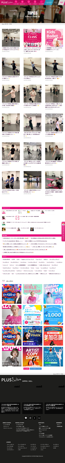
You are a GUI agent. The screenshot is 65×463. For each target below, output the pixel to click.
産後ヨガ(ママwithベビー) (54, 273)
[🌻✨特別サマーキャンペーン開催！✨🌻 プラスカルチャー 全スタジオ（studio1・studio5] (53, 315)
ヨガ (13, 273)
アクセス (35, 3)
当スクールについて (43, 430)
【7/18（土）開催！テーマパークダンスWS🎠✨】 (43, 246)
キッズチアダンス (15, 262)
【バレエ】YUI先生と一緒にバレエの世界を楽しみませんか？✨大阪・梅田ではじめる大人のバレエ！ (54, 105)
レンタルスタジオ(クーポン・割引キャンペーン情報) (27, 273)
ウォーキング (39, 259)
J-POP (19, 449)
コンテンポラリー (51, 262)
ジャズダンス (59, 262)
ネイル (32, 268)
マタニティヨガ (6, 273)
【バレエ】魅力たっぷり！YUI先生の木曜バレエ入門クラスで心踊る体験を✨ (32, 163)
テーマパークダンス (25, 268)
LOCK (18, 259)
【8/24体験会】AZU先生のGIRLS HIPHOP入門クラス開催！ (43, 238)
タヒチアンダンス (7, 268)
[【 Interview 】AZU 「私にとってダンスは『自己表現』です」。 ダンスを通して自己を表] (12, 315)
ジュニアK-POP (10, 446)
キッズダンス (6, 262)
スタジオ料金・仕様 (20, 426)
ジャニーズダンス (10, 444)
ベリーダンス (52, 270)
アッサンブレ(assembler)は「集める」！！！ (13, 241)
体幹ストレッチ (43, 273)
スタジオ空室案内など (32, 265)
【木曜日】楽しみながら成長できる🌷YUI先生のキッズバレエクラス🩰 (18, 252)
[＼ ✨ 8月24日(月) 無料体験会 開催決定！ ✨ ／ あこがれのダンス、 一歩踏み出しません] (32, 294)
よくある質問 (41, 3)
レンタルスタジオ (19, 424)
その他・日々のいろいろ (44, 265)
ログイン (58, 424)
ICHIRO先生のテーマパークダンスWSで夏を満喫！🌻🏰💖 (15, 238)
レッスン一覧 (16, 3)
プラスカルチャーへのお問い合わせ (46, 437)
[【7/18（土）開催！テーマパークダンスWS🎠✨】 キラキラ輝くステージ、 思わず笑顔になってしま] (32, 336)
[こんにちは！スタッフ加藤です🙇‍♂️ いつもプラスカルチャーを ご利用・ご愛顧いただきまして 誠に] (53, 336)
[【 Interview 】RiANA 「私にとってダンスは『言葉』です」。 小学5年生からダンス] (12, 357)
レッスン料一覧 (6, 424)
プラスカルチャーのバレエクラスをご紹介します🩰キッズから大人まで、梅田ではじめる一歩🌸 (32, 49)
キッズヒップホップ (32, 262)
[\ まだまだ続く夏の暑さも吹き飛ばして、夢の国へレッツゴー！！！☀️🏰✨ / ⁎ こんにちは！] (12, 294)
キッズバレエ (23, 262)
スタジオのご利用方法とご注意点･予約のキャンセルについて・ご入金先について (25, 430)
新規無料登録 (59, 426)
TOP (40, 424)
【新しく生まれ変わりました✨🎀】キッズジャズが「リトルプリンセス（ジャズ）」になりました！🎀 (25, 249)
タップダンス (55, 265)
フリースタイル (38, 270)
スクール (12, 265)
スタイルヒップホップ (22, 448)
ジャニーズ (5, 265)
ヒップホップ (53, 268)
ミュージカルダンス (22, 444)
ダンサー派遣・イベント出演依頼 (45, 435)
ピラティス (19, 270)
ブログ (45, 270)
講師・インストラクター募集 (44, 428)
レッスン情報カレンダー (44, 426)
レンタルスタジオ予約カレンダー (22, 428)
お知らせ (46, 259)
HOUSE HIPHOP (6, 259)
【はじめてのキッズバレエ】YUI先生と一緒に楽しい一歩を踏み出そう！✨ (32, 134)
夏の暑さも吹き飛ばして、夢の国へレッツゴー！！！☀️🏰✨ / (16, 246)
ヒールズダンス (44, 268)
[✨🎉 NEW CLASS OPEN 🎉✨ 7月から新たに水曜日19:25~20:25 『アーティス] (32, 357)
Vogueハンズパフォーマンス (28, 259)
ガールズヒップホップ (54, 259)
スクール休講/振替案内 (21, 265)
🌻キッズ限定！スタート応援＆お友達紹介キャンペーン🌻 (15, 243)
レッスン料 (29, 3)
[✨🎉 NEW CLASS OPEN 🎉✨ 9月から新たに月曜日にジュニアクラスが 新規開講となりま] (53, 294)
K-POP (13, 259)
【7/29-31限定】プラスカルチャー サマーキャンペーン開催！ (43, 243)
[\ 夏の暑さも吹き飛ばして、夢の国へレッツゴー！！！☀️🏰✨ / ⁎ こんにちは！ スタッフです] (12, 336)
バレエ (37, 268)
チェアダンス (15, 268)
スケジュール (22, 3)
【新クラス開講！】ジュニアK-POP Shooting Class (36, 241)
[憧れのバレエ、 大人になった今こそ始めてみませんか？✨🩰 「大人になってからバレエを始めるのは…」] (53, 357)
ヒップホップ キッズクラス (9, 270)
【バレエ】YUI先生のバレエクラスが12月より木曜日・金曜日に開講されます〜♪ (54, 191)
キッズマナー (42, 262)
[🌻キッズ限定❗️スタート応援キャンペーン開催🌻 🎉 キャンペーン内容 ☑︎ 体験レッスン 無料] (32, 315)
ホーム (3, 24)
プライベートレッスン (28, 270)
